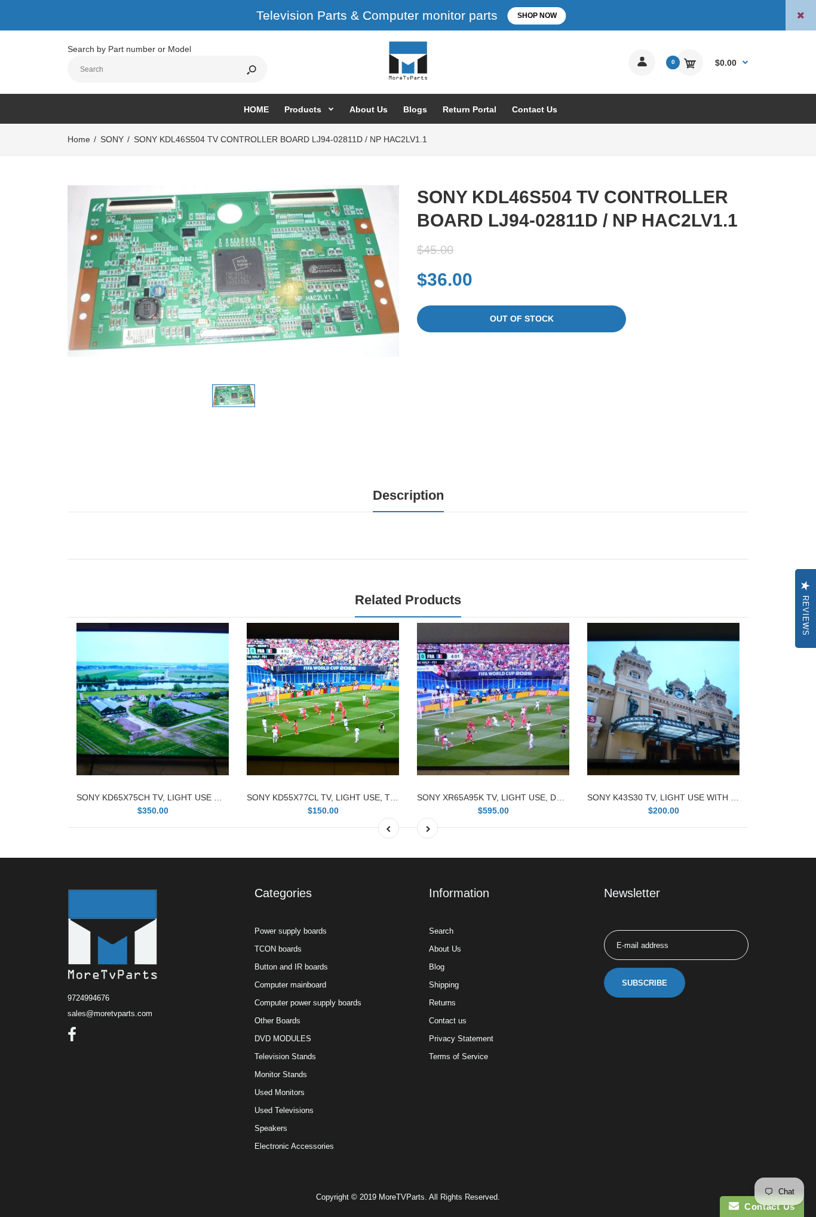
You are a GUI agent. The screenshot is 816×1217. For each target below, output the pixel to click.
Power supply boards (290, 930)
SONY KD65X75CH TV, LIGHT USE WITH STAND (170, 797)
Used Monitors (279, 1092)
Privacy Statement (461, 1038)
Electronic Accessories (294, 1146)
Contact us (448, 1020)
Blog (436, 966)
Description (408, 495)
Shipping (444, 984)
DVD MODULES (282, 1038)
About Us (445, 948)
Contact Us (767, 1206)
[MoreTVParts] (408, 78)
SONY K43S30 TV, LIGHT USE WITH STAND (672, 797)
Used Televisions (284, 1110)
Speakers (270, 1128)
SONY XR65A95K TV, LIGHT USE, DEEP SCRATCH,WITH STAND (542, 797)
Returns (442, 1002)
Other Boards (277, 1020)
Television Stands (285, 1056)
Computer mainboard (290, 984)
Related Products (408, 599)
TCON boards (278, 948)
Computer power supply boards (307, 1002)
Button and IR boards (291, 966)
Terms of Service (458, 1056)
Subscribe (644, 983)
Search (441, 930)
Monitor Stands (280, 1074)
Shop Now (537, 15)
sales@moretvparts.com (110, 1013)
